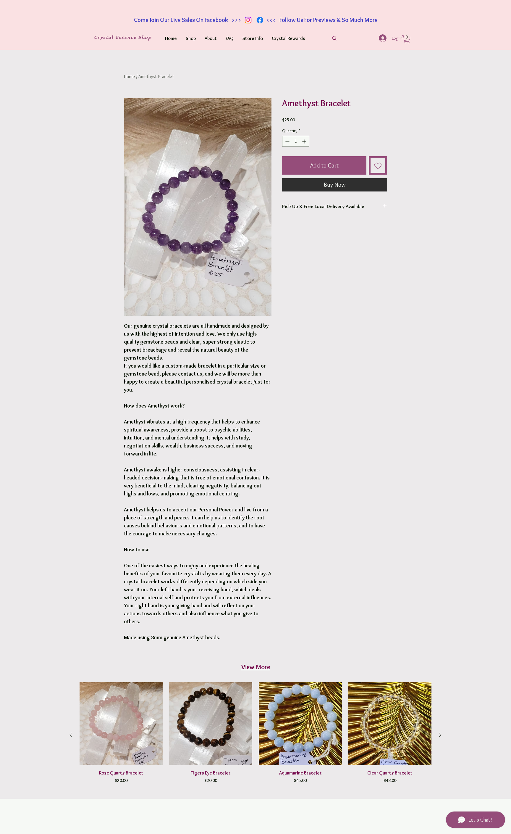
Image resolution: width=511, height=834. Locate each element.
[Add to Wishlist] (378, 165)
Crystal (104, 37)
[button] (407, 39)
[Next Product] (440, 734)
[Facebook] (260, 20)
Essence (126, 37)
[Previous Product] (70, 734)
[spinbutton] (295, 141)
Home (129, 76)
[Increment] (304, 141)
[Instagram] (248, 20)
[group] (255, 735)
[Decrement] (286, 141)
